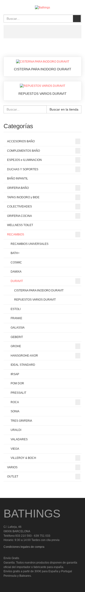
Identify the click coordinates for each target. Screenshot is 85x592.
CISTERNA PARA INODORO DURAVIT (42, 69)
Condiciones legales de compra (24, 546)
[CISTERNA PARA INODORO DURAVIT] (42, 61)
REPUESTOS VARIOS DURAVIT (42, 93)
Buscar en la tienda (64, 109)
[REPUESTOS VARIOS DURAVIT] (42, 85)
